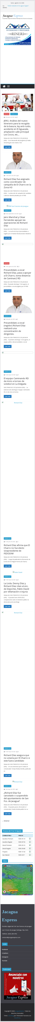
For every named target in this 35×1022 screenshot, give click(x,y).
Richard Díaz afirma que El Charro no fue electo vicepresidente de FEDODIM (17, 549)
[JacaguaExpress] (4, 86)
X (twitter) (5, 953)
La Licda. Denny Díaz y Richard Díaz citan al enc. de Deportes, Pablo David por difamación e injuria (16, 587)
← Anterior (6, 821)
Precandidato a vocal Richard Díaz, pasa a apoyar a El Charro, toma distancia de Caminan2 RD (17, 274)
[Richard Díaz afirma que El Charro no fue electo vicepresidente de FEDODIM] (17, 468)
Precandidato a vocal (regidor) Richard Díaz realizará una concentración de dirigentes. (14, 328)
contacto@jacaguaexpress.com (11, 937)
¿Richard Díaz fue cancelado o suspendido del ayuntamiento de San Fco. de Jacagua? (16, 797)
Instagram (5, 957)
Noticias (6, 114)
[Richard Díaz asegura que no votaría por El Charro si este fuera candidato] (17, 678)
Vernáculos (14, 114)
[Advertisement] (17, 65)
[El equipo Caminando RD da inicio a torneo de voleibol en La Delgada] (17, 360)
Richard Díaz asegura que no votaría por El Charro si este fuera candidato (17, 758)
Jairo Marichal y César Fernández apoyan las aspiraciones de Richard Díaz (15, 221)
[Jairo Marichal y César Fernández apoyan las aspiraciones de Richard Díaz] (17, 206)
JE (17, 117)
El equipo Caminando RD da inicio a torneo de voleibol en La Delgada (16, 381)
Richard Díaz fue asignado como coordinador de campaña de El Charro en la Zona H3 (17, 183)
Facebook (5, 949)
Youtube (4, 961)
